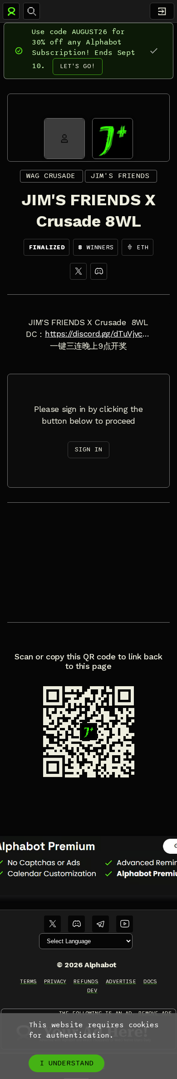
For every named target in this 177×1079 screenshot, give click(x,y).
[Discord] (98, 271)
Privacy (55, 981)
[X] (78, 271)
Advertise (121, 981)
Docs (150, 981)
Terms (28, 981)
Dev (92, 990)
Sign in (88, 449)
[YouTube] (124, 924)
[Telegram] (100, 924)
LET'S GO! (77, 66)
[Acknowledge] (153, 50)
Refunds (86, 981)
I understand (66, 1063)
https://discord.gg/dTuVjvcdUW (98, 334)
